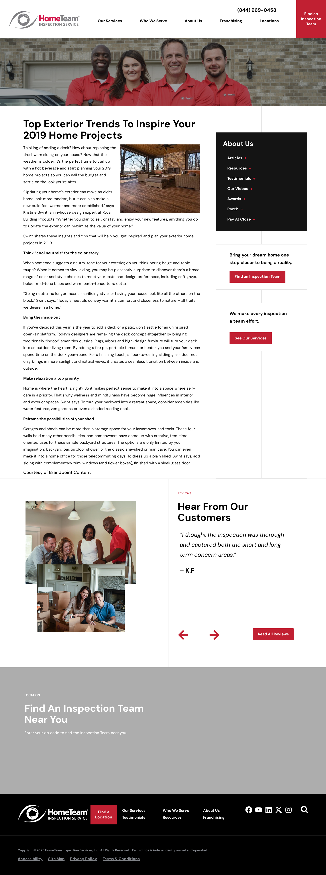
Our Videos (240, 188)
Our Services (110, 20)
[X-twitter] (279, 810)
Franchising (231, 20)
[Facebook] (249, 810)
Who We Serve (153, 20)
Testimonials (241, 178)
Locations (269, 20)
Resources (239, 168)
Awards (236, 198)
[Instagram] (288, 810)
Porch (235, 209)
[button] (183, 634)
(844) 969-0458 (256, 10)
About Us (193, 20)
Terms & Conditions (121, 858)
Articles (237, 158)
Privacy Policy (83, 858)
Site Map (56, 858)
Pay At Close (241, 219)
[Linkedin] (269, 810)
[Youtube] (259, 810)
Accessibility (30, 858)
